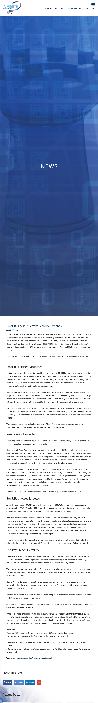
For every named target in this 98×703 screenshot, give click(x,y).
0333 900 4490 (47, 9)
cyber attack (15, 658)
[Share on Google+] (39, 682)
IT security (36, 658)
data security (26, 658)
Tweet (20, 682)
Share (8, 682)
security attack (46, 658)
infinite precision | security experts (12, 8)
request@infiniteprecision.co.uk (78, 9)
